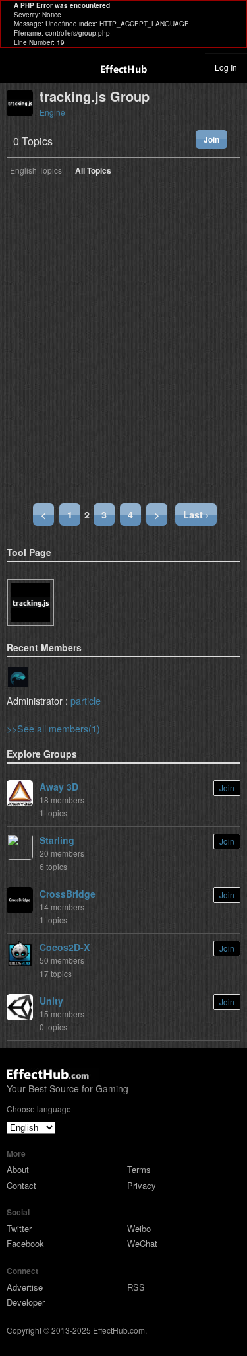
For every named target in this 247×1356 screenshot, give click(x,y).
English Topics (36, 171)
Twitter (19, 1228)
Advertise (25, 1287)
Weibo (139, 1228)
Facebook (25, 1243)
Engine (52, 112)
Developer (26, 1302)
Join (211, 139)
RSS (136, 1287)
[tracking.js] (30, 602)
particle (85, 700)
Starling (57, 840)
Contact (21, 1185)
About (18, 1169)
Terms (139, 1169)
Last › (196, 514)
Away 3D (59, 786)
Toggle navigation (16, 66)
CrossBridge (68, 893)
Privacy (141, 1185)
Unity (51, 1000)
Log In (226, 67)
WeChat (142, 1243)
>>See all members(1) (53, 728)
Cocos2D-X (65, 947)
